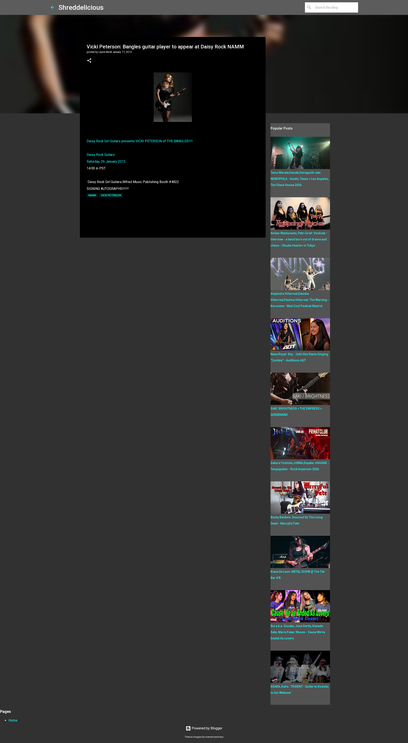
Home (12, 720)
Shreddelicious (80, 7)
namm (92, 195)
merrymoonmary (214, 737)
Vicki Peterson (111, 195)
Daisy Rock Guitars (101, 155)
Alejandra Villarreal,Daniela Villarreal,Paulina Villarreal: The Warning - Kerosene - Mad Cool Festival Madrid (300, 300)
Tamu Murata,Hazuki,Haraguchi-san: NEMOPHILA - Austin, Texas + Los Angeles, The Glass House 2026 (300, 179)
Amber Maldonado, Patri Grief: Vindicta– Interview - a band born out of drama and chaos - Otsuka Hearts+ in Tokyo (299, 239)
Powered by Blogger (206, 728)
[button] (89, 61)
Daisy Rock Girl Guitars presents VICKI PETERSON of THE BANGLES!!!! (140, 141)
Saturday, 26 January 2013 (106, 161)
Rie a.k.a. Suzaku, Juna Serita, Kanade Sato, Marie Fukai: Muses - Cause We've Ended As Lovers (298, 632)
